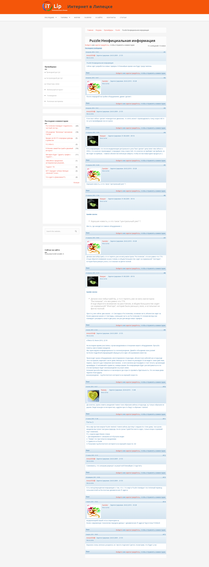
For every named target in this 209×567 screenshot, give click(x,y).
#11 (164, 419)
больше (76, 182)
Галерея (87, 17)
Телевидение (52, 95)
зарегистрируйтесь (102, 45)
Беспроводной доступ (54, 78)
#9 (165, 330)
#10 (164, 387)
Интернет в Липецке (90, 6)
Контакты (111, 17)
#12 (164, 455)
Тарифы (63, 17)
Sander (105, 81)
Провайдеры (108, 30)
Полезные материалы (55, 101)
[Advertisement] (62, 43)
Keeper (103, 136)
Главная (90, 30)
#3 (165, 108)
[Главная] (54, 6)
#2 (165, 78)
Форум (77, 17)
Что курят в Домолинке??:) (55, 177)
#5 (165, 165)
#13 (164, 477)
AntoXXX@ (90, 55)
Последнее (48, 17)
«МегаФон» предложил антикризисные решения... (55, 162)
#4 (165, 132)
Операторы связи (52, 84)
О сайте (99, 17)
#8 (165, 273)
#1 (165, 52)
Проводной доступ (53, 72)
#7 (165, 238)
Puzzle (117, 30)
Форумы (99, 30)
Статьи (123, 17)
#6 (165, 195)
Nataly (103, 390)
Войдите (88, 45)
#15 (164, 534)
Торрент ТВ (50, 167)
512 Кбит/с (50, 144)
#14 (164, 502)
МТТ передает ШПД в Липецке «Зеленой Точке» (57, 172)
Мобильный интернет (55, 90)
